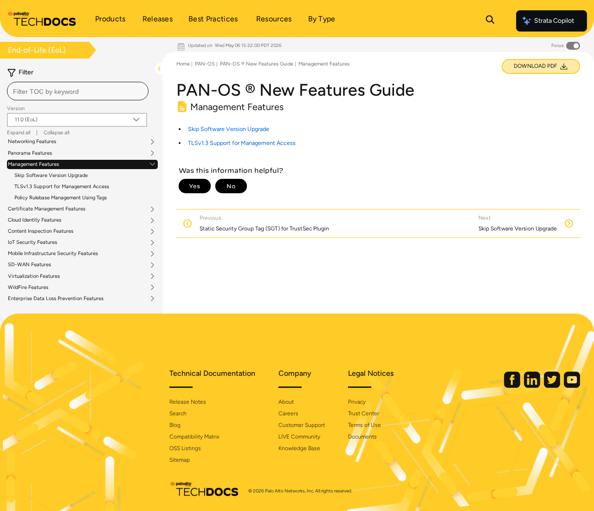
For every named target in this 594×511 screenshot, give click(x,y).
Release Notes (187, 402)
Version (16, 108)
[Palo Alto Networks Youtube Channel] (572, 386)
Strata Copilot (554, 21)
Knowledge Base (299, 448)
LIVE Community (299, 436)
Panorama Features (30, 153)
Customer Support (301, 425)
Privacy (357, 402)
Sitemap (179, 460)
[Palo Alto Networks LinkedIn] (533, 386)
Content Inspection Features (40, 231)
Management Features (33, 164)
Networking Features (32, 141)
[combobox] (77, 91)
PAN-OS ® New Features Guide (256, 64)
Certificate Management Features (46, 209)
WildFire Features (28, 287)
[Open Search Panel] (490, 20)
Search (178, 413)
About (286, 402)
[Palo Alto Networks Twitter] (553, 386)
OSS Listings (185, 448)
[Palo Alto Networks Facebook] (513, 386)
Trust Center (363, 413)
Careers (288, 413)
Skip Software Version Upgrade (51, 175)
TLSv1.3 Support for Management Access (61, 186)
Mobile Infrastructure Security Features (53, 253)
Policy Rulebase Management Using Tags (60, 198)
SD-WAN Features (29, 265)
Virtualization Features (34, 276)
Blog (175, 425)
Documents (362, 436)
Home (183, 64)
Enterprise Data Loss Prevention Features (55, 298)
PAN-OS (205, 64)
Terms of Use (364, 425)
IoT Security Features (32, 242)
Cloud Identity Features (34, 220)
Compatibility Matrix (194, 436)
